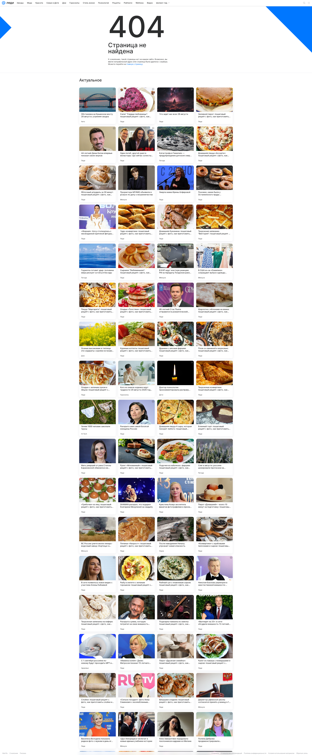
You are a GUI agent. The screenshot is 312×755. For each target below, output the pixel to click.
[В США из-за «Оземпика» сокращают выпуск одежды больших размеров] (214, 262)
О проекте (215, 753)
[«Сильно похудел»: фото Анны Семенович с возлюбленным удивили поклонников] (136, 691)
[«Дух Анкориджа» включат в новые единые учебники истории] (136, 730)
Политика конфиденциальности (255, 753)
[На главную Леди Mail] (9, 3)
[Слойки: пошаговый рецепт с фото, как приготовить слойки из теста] (97, 691)
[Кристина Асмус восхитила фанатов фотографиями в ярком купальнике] (175, 496)
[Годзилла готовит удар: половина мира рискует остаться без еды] (97, 262)
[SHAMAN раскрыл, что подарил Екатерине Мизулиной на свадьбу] (136, 496)
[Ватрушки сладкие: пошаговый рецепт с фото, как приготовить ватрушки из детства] (175, 691)
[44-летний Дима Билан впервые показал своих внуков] (97, 145)
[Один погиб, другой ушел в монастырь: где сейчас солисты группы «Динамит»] (136, 145)
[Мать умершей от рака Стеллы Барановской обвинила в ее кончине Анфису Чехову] (97, 457)
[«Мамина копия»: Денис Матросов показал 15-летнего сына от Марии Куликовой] (136, 652)
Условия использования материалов (281, 753)
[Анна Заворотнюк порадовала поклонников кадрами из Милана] (175, 730)
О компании (14, 753)
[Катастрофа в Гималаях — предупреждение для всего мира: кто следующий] (175, 145)
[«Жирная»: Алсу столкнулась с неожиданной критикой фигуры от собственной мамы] (97, 223)
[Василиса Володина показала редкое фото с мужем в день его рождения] (97, 730)
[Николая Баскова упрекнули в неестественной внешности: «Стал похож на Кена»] (214, 574)
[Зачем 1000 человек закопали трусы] (97, 418)
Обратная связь (302, 753)
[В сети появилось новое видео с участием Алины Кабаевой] (97, 574)
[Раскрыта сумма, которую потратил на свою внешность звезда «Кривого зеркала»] (136, 613)
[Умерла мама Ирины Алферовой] (175, 184)
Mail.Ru (5, 753)
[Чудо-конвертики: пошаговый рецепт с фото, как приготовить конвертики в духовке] (136, 223)
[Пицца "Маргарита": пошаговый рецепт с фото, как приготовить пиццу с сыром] (97, 301)
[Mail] (3, 3)
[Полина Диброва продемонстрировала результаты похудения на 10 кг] (214, 730)
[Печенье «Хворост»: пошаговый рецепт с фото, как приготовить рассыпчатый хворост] (136, 535)
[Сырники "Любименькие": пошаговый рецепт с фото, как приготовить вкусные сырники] (136, 262)
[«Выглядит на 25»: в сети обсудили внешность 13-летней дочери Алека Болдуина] (214, 613)
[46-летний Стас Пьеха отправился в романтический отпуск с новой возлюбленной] (175, 301)
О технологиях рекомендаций (231, 753)
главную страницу (134, 64)
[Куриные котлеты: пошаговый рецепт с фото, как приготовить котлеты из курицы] (136, 340)
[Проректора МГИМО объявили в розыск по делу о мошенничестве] (136, 184)
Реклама (23, 753)
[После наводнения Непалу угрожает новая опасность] (175, 535)
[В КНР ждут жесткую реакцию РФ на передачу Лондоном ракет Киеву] (175, 262)
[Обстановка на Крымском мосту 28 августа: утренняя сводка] (97, 105)
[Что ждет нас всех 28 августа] (175, 105)
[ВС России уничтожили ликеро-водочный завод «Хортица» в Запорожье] (97, 535)
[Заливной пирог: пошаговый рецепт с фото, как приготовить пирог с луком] (214, 105)
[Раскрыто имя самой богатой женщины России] (136, 418)
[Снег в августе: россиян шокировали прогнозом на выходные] (214, 457)
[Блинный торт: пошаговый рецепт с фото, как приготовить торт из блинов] (214, 418)
